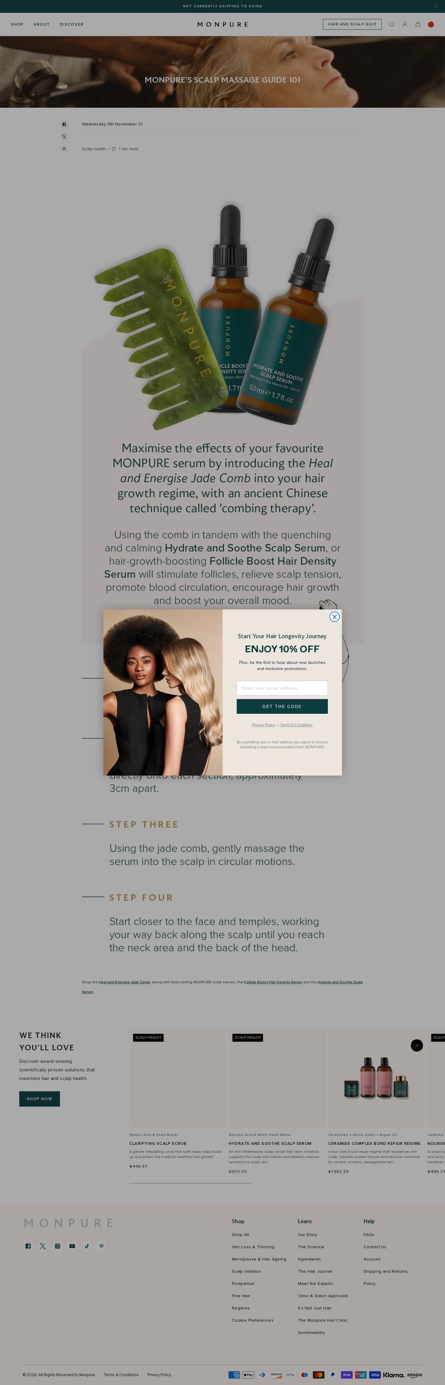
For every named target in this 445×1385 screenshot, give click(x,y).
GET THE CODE (282, 706)
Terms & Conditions (296, 725)
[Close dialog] (334, 617)
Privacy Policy (263, 725)
